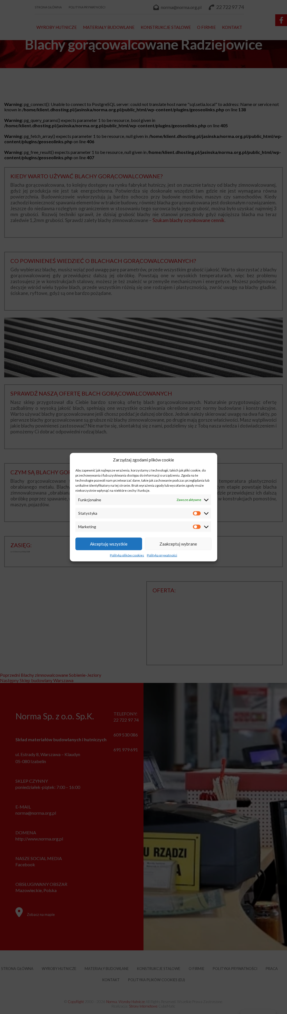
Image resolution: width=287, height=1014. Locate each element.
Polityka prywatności (162, 555)
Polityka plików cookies (127, 555)
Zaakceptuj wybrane (178, 543)
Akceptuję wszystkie (109, 543)
